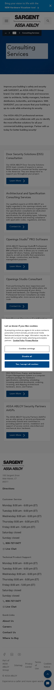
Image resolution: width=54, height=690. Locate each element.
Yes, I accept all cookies (27, 364)
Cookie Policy (19, 341)
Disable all (27, 356)
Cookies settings (27, 349)
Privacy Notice (31, 341)
